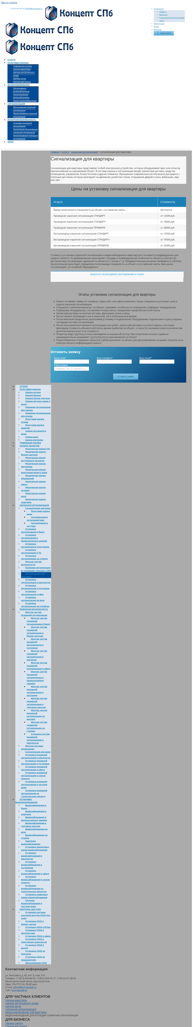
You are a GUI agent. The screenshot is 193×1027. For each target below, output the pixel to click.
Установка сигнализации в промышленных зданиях (34, 538)
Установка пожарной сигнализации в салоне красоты (34, 775)
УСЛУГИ (24, 386)
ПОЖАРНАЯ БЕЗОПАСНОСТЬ (34, 609)
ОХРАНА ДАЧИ (13, 1006)
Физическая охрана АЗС (37, 448)
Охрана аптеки (33, 392)
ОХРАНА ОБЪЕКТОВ (29, 445)
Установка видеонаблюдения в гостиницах (31, 864)
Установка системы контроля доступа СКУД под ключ (35, 915)
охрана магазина (34, 440)
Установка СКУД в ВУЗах (37, 927)
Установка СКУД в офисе (38, 936)
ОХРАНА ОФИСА (14, 1023)
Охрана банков (33, 395)
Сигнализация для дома (37, 508)
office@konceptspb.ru (34, 8)
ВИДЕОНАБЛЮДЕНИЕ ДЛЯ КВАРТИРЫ (26, 1012)
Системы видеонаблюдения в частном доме (31, 903)
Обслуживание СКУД (36, 962)
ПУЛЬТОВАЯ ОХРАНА (30, 389)
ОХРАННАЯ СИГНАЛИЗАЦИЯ (34, 505)
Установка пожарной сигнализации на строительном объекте (34, 793)
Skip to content (9, 2)
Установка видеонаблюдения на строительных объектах (33, 888)
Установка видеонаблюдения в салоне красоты (35, 879)
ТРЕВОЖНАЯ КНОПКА (30, 442)
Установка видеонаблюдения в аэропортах (31, 856)
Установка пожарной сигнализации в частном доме (34, 784)
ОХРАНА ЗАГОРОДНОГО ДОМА (21, 1003)
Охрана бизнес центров (37, 398)
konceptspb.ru (19, 990)
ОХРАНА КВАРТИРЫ (16, 1000)
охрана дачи (31, 437)
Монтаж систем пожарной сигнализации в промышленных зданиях (37, 677)
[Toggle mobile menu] (2, 147)
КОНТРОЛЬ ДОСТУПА (30, 909)
